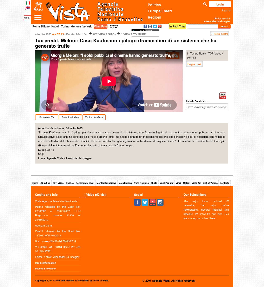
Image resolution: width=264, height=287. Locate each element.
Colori (186, 182)
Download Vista (70, 117)
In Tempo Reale (196, 53)
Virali (178, 182)
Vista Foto (100, 26)
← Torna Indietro (219, 33)
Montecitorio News (106, 182)
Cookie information (45, 262)
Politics (70, 182)
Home (35, 182)
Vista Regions (141, 182)
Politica (154, 4)
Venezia (87, 26)
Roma (36, 26)
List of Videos (210, 182)
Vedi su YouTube (94, 117)
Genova (76, 26)
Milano (45, 26)
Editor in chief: (217, 20)
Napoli (55, 26)
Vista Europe (125, 182)
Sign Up (226, 10)
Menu (27, 18)
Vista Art (196, 182)
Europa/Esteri (160, 11)
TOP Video (214, 53)
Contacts (224, 182)
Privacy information (45, 268)
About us (45, 182)
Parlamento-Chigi (85, 182)
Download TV (46, 117)
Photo (154, 182)
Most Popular (167, 182)
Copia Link (194, 64)
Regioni (154, 17)
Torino (65, 26)
